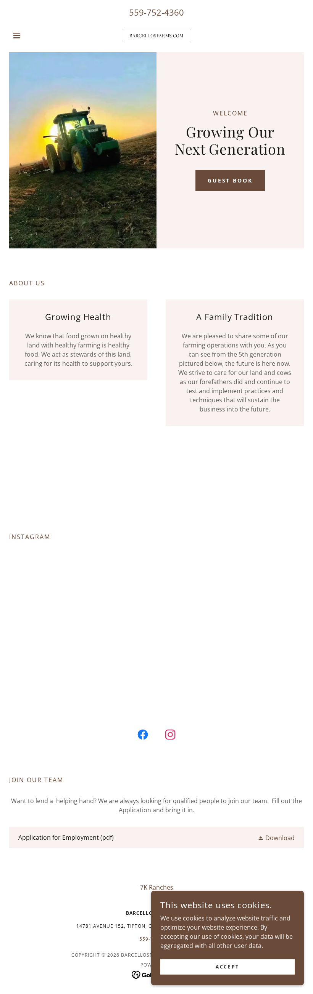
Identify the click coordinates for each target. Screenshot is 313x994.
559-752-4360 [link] (156, 12)
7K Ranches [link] (156, 887)
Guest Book (230, 180)
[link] (156, 35)
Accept (227, 967)
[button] (31, 35)
